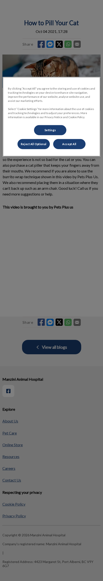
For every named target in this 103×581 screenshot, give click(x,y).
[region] (52, 117)
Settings (50, 130)
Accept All (69, 144)
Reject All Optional (33, 144)
